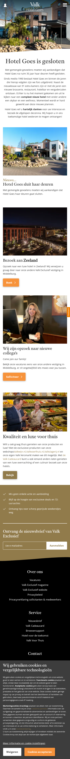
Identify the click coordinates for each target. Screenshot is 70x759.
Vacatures (35, 580)
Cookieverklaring (23, 729)
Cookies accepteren (40, 751)
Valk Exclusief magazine (35, 584)
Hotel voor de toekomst (35, 635)
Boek (9, 282)
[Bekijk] (35, 412)
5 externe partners (39, 708)
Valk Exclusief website (35, 589)
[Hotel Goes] (35, 8)
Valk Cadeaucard (35, 625)
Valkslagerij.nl (52, 451)
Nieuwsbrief (35, 620)
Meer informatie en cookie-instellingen (24, 743)
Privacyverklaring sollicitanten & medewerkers (35, 599)
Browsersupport (35, 630)
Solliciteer (12, 376)
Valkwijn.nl (20, 451)
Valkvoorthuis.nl (35, 451)
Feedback (68, 312)
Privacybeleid (35, 594)
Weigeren (12, 751)
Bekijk (10, 475)
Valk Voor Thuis (35, 640)
